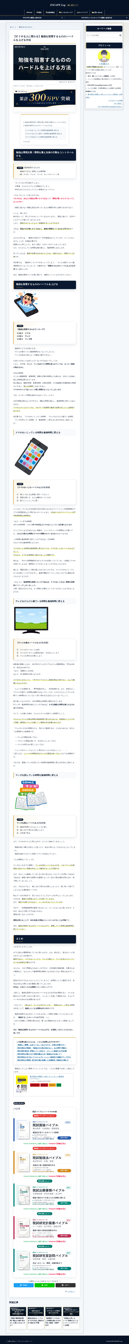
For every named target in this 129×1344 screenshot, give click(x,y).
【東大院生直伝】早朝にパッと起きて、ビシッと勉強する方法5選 (41, 1051)
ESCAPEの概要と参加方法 (32, 18)
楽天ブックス (35, 1085)
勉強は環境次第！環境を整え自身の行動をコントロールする (45, 122)
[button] (120, 35)
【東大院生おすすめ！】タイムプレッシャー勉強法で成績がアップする (43, 1057)
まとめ (27, 141)
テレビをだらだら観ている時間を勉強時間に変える (44, 133)
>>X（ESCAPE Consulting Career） (110, 106)
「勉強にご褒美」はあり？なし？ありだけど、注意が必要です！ (41, 1045)
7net (59, 1085)
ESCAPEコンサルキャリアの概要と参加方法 (96, 18)
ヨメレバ (37, 1078)
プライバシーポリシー (24, 1341)
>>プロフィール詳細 (115, 100)
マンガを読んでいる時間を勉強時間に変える (42, 137)
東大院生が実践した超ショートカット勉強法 (47, 1076)
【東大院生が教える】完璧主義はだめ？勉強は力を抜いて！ (39, 1054)
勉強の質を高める (19, 1103)
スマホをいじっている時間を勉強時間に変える (43, 130)
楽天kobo (44, 1085)
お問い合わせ (12, 1341)
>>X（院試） (118, 103)
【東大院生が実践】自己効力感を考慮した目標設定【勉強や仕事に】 (42, 1060)
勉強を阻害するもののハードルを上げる (38, 125)
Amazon (52, 1085)
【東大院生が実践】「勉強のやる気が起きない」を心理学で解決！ (41, 1048)
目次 (42, 118)
